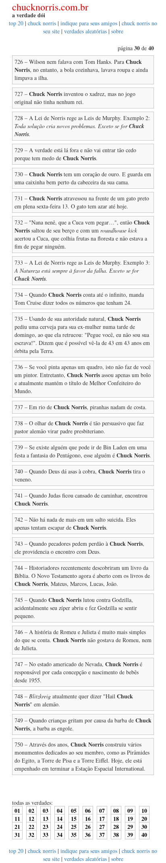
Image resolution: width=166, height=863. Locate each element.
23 (45, 826)
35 (74, 834)
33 (45, 834)
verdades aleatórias (85, 31)
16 (88, 818)
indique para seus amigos (88, 23)
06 (88, 810)
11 (17, 818)
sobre (117, 31)
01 (17, 810)
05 (74, 810)
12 (31, 818)
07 (102, 810)
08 (116, 810)
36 (88, 834)
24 (59, 826)
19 (130, 818)
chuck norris (42, 23)
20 (144, 818)
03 (45, 810)
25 (74, 826)
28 (116, 826)
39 (130, 834)
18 (116, 818)
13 (45, 818)
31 (17, 834)
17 (102, 818)
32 (31, 834)
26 (88, 826)
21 (17, 826)
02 (31, 810)
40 (144, 834)
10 (144, 810)
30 (144, 826)
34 (59, 834)
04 (59, 810)
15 (74, 818)
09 (130, 810)
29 (130, 826)
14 (59, 818)
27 (102, 826)
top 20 (16, 23)
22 (31, 826)
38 (116, 834)
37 (102, 834)
